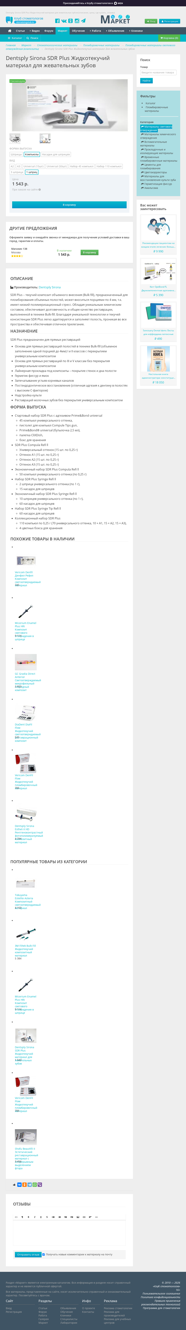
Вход (152, 21)
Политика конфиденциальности (160, 1297)
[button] (16, 1217)
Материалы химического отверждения (158, 136)
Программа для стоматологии (161, 1308)
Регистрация (171, 21)
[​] (69, 1233)
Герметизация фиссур (158, 184)
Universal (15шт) (33, 166)
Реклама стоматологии (118, 1308)
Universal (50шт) (57, 166)
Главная (11, 45)
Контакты (88, 1312)
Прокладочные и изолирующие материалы (156, 151)
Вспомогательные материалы (153, 143)
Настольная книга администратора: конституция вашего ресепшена (158, 376)
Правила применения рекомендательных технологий (160, 1302)
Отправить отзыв (28, 1254)
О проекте (88, 1308)
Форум (48, 30)
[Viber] (40, 1184)
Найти (146, 80)
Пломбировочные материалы (156, 109)
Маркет (62, 30)
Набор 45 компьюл (81, 166)
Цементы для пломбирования (150, 166)
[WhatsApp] (35, 1184)
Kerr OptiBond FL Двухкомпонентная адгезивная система (158, 288)
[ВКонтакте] (19, 1184)
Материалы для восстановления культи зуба (158, 178)
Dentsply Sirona (50, 287)
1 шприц (31, 172)
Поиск (34, 38)
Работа (96, 30)
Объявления (115, 30)
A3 (18, 166)
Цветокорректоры (155, 172)
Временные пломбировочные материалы (158, 158)
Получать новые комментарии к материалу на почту (79, 1254)
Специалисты (68, 1319)
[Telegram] (29, 1184)
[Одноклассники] (24, 1184)
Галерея (44, 1319)
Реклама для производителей (114, 1313)
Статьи (20, 30)
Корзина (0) (170, 38)
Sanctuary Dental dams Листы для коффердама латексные (158, 332)
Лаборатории (68, 1322)
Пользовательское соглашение (161, 1293)
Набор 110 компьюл (109, 166)
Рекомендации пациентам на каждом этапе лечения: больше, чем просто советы (158, 245)
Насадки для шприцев (56, 154)
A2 (12, 166)
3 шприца (17, 172)
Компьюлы (32, 154)
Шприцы (16, 154)
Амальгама (151, 188)
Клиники (137, 30)
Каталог (16, 38)
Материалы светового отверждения (156, 128)
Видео (35, 30)
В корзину (69, 204)
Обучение (78, 30)
